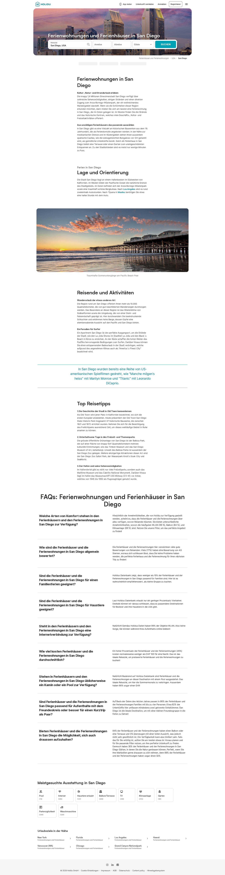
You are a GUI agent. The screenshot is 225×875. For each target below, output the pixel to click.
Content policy (138, 870)
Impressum (105, 870)
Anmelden (162, 4)
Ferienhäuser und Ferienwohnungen (154, 58)
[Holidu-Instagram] (107, 864)
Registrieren (176, 4)
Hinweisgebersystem (156, 870)
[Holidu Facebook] (117, 864)
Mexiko (121, 192)
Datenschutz (124, 870)
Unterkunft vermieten (145, 4)
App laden (127, 4)
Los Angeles (129, 189)
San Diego (182, 58)
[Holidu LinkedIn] (112, 864)
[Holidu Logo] (48, 4)
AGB (115, 870)
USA (173, 58)
